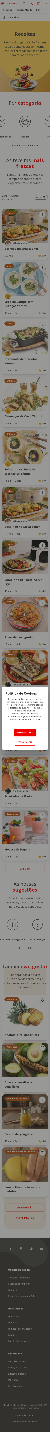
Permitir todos (25, 732)
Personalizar (25, 742)
